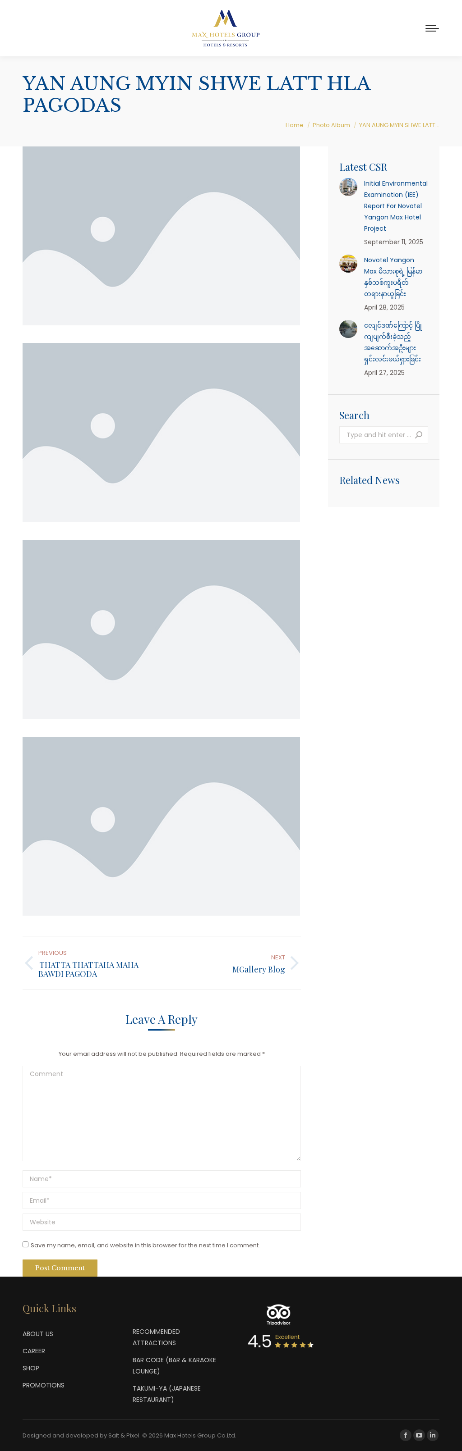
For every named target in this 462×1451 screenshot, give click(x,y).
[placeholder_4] (161, 826)
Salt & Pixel (123, 1435)
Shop (31, 1368)
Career (34, 1350)
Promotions (44, 1385)
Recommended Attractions (156, 1337)
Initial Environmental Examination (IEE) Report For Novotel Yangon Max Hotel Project (396, 206)
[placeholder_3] (161, 629)
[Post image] (348, 187)
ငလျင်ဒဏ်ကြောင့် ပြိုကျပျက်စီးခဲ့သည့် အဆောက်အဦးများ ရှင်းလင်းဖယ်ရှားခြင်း (393, 342)
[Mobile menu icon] (432, 28)
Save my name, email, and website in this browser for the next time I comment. (145, 1245)
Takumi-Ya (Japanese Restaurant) (167, 1394)
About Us (38, 1333)
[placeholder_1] (161, 235)
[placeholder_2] (161, 432)
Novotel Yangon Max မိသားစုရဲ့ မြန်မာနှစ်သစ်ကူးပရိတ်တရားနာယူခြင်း (393, 277)
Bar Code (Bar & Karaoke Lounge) (174, 1365)
